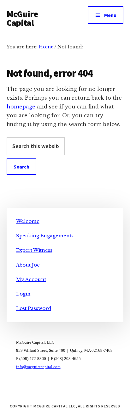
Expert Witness (34, 250)
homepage (21, 106)
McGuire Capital (22, 18)
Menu (110, 15)
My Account (31, 279)
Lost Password (33, 308)
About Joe (28, 265)
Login (23, 294)
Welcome (27, 221)
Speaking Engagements (45, 236)
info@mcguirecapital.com (38, 366)
